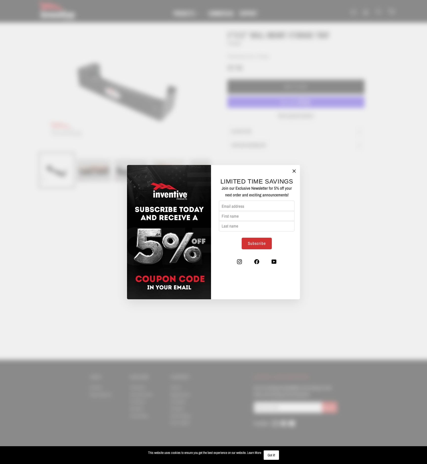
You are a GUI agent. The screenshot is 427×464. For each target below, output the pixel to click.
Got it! (271, 455)
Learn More (254, 452)
